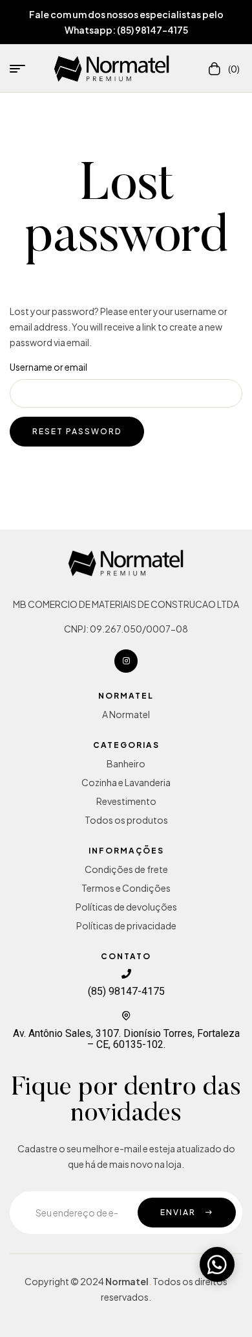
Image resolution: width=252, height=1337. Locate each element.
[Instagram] (126, 661)
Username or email (48, 367)
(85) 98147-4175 (126, 991)
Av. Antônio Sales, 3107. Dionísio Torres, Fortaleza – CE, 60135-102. (126, 1039)
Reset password (76, 431)
